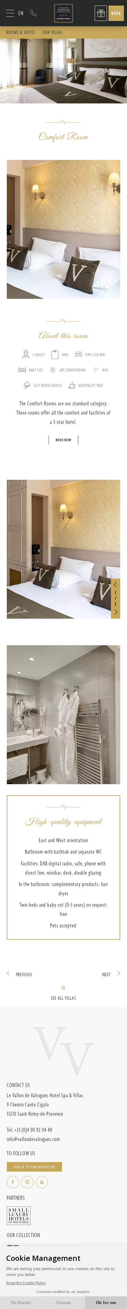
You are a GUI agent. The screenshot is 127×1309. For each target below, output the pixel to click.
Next (106, 974)
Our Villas (53, 32)
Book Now (63, 440)
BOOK (116, 13)
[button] (116, 585)
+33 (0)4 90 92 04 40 (33, 13)
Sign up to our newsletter (34, 1167)
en (20, 13)
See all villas (63, 998)
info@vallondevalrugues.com (33, 1139)
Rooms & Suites (20, 32)
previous (24, 974)
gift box (101, 13)
